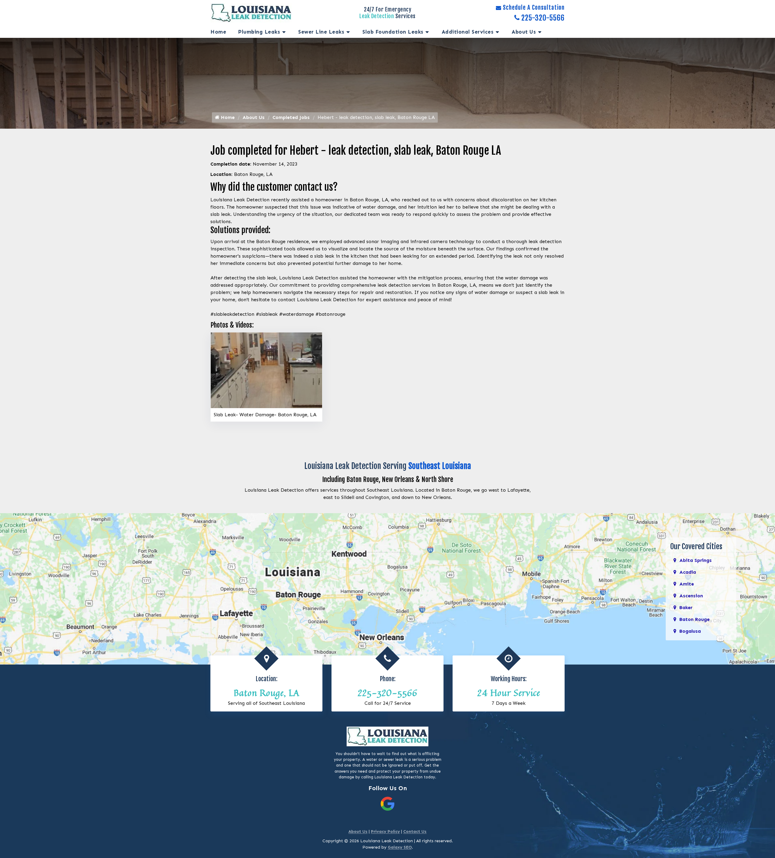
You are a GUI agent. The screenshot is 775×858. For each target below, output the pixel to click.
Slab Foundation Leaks (393, 32)
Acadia (687, 572)
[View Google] (387, 803)
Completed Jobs (291, 117)
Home (218, 32)
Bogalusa (690, 631)
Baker (685, 607)
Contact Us (415, 831)
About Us (524, 32)
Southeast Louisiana (439, 466)
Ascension (691, 596)
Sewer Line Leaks (321, 32)
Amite (686, 584)
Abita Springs (695, 560)
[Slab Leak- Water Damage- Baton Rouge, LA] (266, 370)
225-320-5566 (543, 18)
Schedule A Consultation (534, 8)
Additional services (468, 32)
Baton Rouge (694, 619)
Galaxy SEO (400, 847)
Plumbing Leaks (259, 32)
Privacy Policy (385, 831)
